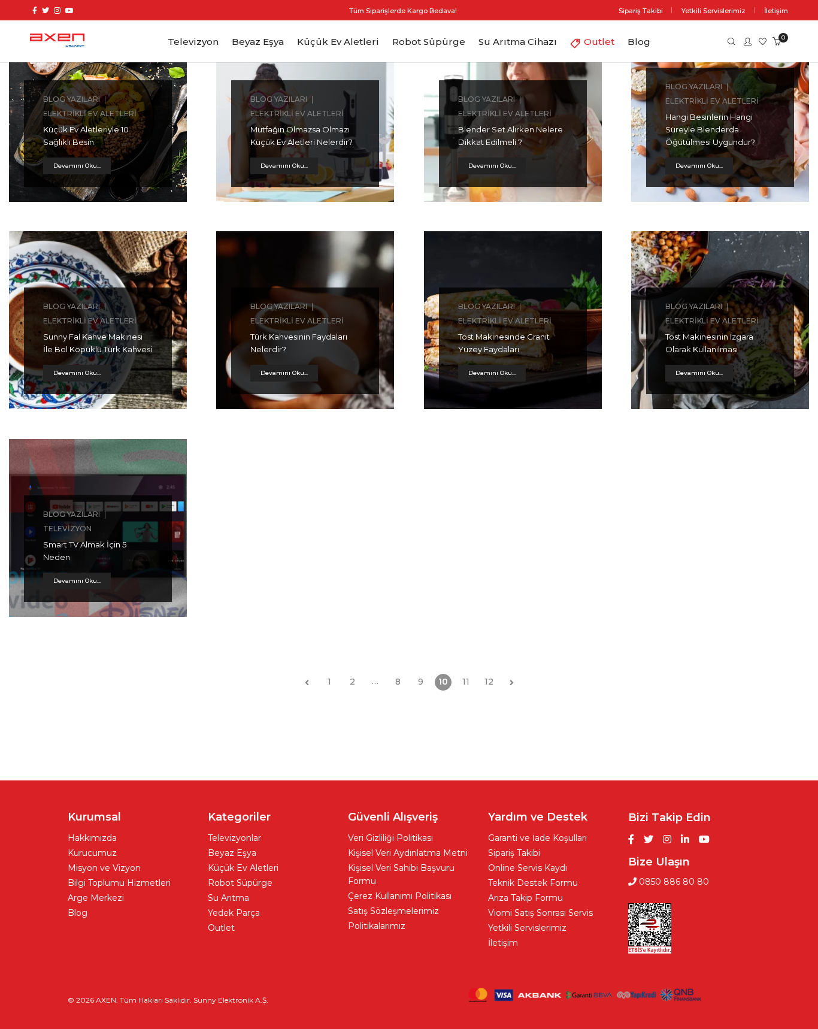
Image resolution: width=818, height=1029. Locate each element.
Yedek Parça (234, 912)
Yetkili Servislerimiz (527, 927)
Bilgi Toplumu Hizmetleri (119, 882)
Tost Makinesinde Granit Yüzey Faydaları (504, 343)
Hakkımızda (92, 838)
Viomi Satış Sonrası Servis (540, 912)
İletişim (503, 942)
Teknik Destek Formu (533, 882)
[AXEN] (57, 42)
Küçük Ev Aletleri (243, 867)
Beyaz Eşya (232, 853)
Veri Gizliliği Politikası (390, 838)
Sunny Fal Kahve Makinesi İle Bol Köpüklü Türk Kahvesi (97, 343)
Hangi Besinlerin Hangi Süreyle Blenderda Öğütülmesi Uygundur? (710, 129)
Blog (77, 912)
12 (488, 681)
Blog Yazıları (71, 99)
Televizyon (67, 528)
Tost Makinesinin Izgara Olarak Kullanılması (709, 343)
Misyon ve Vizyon (104, 867)
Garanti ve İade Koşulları (537, 838)
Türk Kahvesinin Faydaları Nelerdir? (298, 343)
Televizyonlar (234, 838)
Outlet (221, 927)
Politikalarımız (376, 926)
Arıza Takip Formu (525, 897)
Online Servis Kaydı (527, 867)
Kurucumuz (92, 853)
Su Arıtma (228, 897)
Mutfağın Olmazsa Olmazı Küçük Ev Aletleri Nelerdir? (301, 136)
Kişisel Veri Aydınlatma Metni (408, 853)
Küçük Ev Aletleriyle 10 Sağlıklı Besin (86, 136)
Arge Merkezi (96, 897)
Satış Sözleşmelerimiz (393, 911)
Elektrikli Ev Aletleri (90, 113)
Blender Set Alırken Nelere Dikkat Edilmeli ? (510, 136)
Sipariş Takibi (514, 853)
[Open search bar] (729, 41)
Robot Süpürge (240, 882)
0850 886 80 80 (673, 881)
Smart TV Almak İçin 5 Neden (84, 551)
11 (465, 681)
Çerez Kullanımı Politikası (400, 896)
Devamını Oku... (77, 166)
